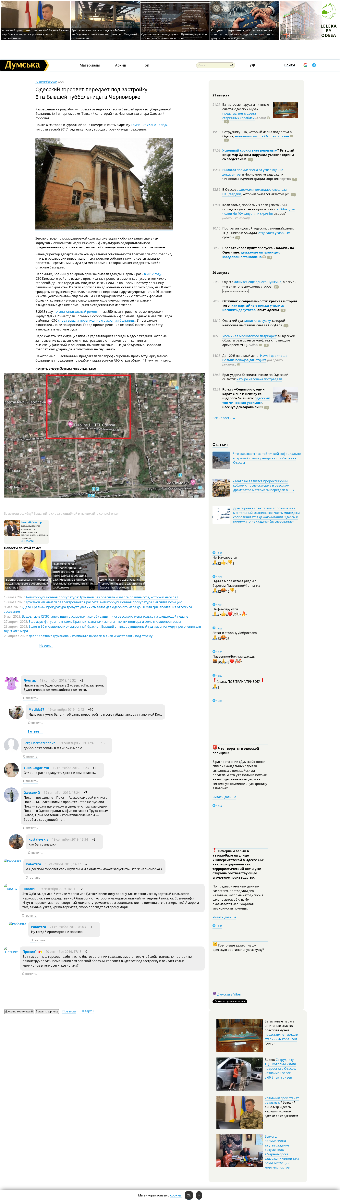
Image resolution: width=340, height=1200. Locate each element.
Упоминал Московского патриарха (249, 336)
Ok (189, 1195)
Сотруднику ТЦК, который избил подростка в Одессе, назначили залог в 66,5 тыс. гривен (280, 1069)
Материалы (90, 65)
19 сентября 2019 (46, 81)
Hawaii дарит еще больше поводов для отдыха (254, 357)
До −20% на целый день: (241, 355)
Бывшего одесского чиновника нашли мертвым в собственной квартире (26, 583)
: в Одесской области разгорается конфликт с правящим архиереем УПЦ (258, 340)
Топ (146, 65)
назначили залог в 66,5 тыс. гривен (262, 136)
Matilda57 (36, 709)
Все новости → (224, 418)
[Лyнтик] (11, 689)
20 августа (221, 272)
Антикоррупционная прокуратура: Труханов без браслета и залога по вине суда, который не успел (102, 597)
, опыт (267, 310)
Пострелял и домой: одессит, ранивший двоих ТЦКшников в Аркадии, (258, 230)
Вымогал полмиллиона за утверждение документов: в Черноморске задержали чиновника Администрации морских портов (282, 1151)
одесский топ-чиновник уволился (246, 400)
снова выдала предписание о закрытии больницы (96, 320)
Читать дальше (224, 797)
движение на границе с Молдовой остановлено (251, 254)
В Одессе (229, 189)
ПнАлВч (28, 889)
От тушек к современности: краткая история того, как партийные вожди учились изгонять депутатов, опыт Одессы (242, 34)
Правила (69, 1011)
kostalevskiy (38, 839)
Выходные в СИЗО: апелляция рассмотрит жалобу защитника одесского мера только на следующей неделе (105, 616)
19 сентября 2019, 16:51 (57, 889)
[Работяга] (12, 861)
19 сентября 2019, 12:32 (58, 680)
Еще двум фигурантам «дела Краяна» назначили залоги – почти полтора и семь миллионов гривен (105, 621)
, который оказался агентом (265, 194)
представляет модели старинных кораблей (239, 115)
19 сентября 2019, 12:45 (77, 743)
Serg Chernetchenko (39, 743)
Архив (120, 65)
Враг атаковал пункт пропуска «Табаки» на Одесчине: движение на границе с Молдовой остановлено (104, 34)
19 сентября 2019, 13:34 (70, 839)
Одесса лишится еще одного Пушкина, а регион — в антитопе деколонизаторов (174, 36)
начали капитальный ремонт (76, 311)
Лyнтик (30, 680)
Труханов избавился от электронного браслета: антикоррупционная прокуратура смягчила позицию (104, 602)
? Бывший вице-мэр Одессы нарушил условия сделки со (258, 154)
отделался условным (274, 233)
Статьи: (220, 444)
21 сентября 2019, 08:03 (68, 927)
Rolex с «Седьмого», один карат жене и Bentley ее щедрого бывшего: (243, 393)
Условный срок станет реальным (249, 150)
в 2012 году (152, 274)
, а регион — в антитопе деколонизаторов (259, 284)
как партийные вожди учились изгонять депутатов (253, 307)
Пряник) (29, 951)
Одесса (228, 282)
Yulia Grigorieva (36, 768)
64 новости (27, 541)
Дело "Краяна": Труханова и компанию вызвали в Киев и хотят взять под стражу (90, 636)
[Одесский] (11, 801)
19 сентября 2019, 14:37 (63, 864)
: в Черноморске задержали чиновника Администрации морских (256, 176)
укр (252, 65)
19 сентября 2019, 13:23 (71, 768)
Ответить (30, 698)
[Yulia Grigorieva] (11, 776)
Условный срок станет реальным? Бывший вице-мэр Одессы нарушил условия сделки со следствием (35, 34)
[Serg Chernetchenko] (11, 751)
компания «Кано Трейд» (149, 125)
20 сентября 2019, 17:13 (63, 951)
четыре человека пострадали (259, 379)
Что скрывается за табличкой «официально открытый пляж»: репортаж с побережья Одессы (267, 458)
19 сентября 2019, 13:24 (62, 792)
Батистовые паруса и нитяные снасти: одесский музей (245, 106)
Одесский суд (233, 320)
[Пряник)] (11, 952)
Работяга (33, 864)
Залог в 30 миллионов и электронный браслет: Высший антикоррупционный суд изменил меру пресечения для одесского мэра (102, 628)
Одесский (32, 792)
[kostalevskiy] (16, 848)
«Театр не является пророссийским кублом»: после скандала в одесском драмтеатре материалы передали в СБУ (263, 485)
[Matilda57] (16, 718)
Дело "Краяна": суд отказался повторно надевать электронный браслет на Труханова (122, 583)
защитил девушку (257, 320)
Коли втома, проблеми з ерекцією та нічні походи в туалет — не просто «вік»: (254, 207)
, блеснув (242, 405)
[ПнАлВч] (11, 889)
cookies (176, 1195)
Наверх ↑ (46, 645)
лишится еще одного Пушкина (257, 282)
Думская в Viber (229, 994)
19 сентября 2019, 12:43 (66, 709)
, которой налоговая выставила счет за (253, 322)
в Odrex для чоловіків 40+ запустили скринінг (258, 211)
